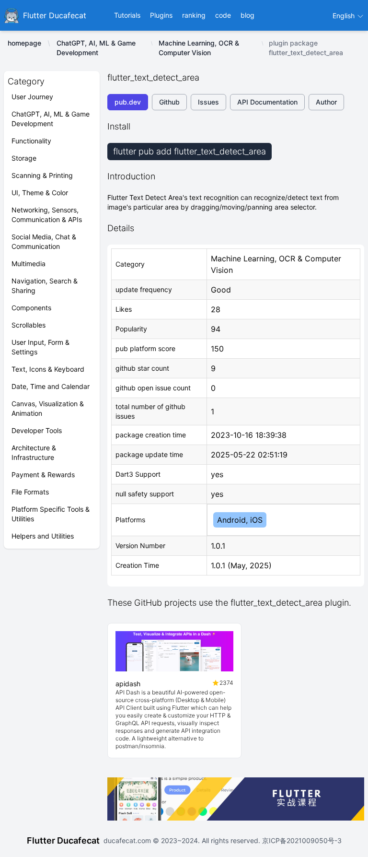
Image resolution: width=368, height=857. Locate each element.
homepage (24, 43)
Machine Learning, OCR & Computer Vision (199, 48)
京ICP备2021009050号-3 (301, 840)
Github (169, 102)
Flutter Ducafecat (63, 840)
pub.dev (128, 102)
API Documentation (267, 102)
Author (326, 102)
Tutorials (127, 15)
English (344, 16)
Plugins (161, 15)
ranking (194, 15)
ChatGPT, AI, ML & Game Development (96, 48)
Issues (208, 102)
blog (247, 15)
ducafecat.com (128, 840)
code (223, 15)
